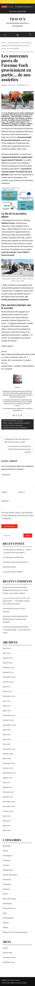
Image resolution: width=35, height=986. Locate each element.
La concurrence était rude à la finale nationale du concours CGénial (19, 449)
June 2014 (7, 826)
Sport (5, 913)
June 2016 (7, 816)
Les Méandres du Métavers (13, 557)
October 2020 (8, 720)
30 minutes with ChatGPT (13, 572)
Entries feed (7, 953)
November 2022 (9, 677)
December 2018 (9, 749)
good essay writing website (13, 587)
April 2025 (7, 648)
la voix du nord (14, 425)
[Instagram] (21, 415)
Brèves (5, 851)
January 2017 (8, 797)
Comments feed (9, 957)
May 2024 (7, 653)
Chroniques (7, 856)
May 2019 (6, 744)
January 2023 (8, 672)
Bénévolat (7, 846)
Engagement (8, 870)
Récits (5, 894)
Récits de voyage (9, 899)
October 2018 (8, 754)
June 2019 (7, 739)
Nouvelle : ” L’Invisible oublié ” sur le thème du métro (17, 630)
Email (21, 492)
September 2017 (9, 773)
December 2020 (9, 715)
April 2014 (7, 830)
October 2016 (8, 811)
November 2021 (9, 696)
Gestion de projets (10, 875)
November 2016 (9, 806)
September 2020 (9, 725)
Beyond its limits (9, 567)
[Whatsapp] (16, 415)
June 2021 (6, 701)
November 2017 (9, 763)
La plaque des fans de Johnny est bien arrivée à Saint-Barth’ (17, 440)
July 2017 (6, 782)
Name (4, 492)
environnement (18, 423)
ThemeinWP (23, 983)
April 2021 (7, 711)
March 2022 (7, 691)
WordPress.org (9, 962)
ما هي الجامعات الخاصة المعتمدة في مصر (16, 598)
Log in (5, 948)
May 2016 (6, 821)
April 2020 (7, 730)
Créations (6, 860)
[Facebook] (19, 415)
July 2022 (6, 687)
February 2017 (8, 792)
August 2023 (8, 658)
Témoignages (8, 918)
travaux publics (15, 428)
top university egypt (10, 627)
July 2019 (6, 734)
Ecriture (6, 865)
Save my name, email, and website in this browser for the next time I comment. (17, 516)
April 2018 (7, 758)
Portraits (6, 889)
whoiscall (6, 609)
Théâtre (6, 923)
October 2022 (8, 682)
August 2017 (7, 778)
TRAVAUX (17, 19)
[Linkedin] (14, 415)
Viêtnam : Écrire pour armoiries (15, 932)
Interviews (7, 879)
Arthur (27, 85)
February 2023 (8, 667)
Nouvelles (7, 884)
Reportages (13, 421)
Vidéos (5, 927)
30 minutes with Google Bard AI (15, 562)
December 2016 (9, 802)
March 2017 (7, 787)
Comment (5, 475)
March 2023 (7, 663)
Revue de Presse (9, 908)
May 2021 (6, 706)
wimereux (23, 428)
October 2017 (8, 768)
